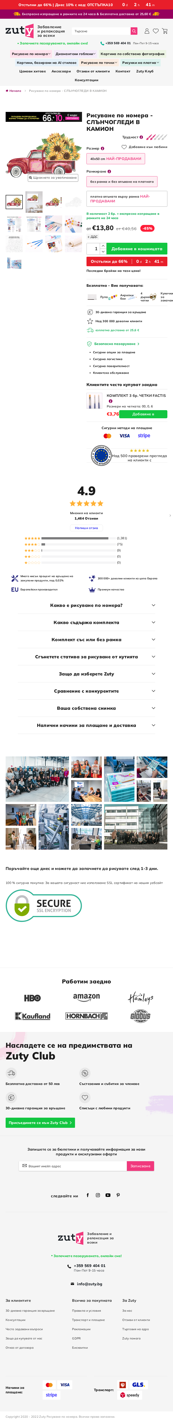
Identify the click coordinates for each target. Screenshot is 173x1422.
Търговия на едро (135, 1329)
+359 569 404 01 (89, 1265)
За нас (127, 1310)
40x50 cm (115, 158)
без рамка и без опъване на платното (122, 182)
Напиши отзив (86, 528)
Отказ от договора (20, 1347)
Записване (140, 1166)
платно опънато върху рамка (120, 198)
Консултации (15, 1320)
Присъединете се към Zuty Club (38, 1122)
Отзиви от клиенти (136, 1320)
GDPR (76, 1338)
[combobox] (101, 31)
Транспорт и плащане (88, 1320)
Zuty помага (131, 1338)
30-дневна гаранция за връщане (30, 1310)
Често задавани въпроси (24, 1329)
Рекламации (81, 1329)
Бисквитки (80, 1347)
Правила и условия (86, 1310)
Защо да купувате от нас (24, 1338)
